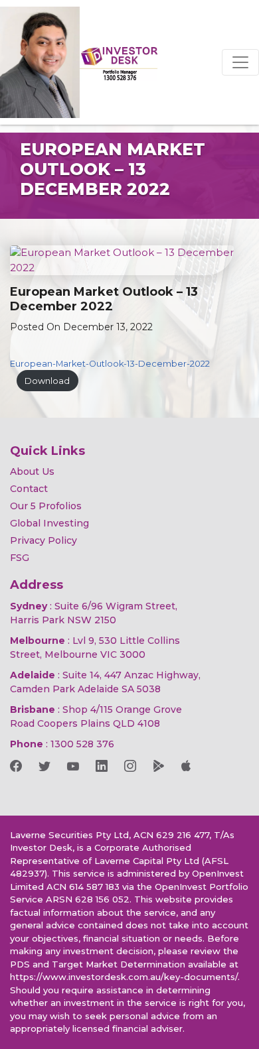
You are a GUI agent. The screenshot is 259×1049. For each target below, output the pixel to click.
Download (47, 381)
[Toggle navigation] (240, 62)
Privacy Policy (43, 540)
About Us (32, 471)
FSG (19, 558)
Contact (29, 489)
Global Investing (49, 523)
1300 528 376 (82, 744)
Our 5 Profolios (46, 506)
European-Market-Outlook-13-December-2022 (110, 364)
